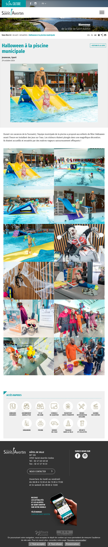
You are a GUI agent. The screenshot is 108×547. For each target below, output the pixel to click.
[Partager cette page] (102, 35)
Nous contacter (38, 471)
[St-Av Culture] (14, 3)
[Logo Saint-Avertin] (13, 12)
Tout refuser (56, 544)
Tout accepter (38, 544)
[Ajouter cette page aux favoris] (99, 35)
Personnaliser (72, 544)
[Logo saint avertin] (15, 451)
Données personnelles (76, 540)
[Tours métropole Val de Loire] (41, 533)
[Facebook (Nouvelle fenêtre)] (29, 4)
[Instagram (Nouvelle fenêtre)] (36, 4)
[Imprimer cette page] (105, 35)
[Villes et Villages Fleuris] (65, 533)
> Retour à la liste (98, 46)
